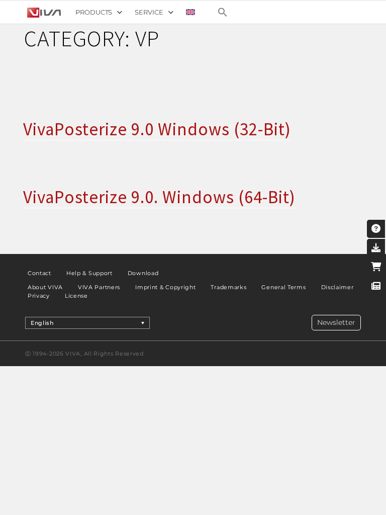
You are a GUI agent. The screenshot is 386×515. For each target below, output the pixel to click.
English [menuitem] (42, 322)
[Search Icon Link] (223, 12)
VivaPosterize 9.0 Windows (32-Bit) (157, 129)
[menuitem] (190, 12)
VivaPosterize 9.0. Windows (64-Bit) (159, 197)
